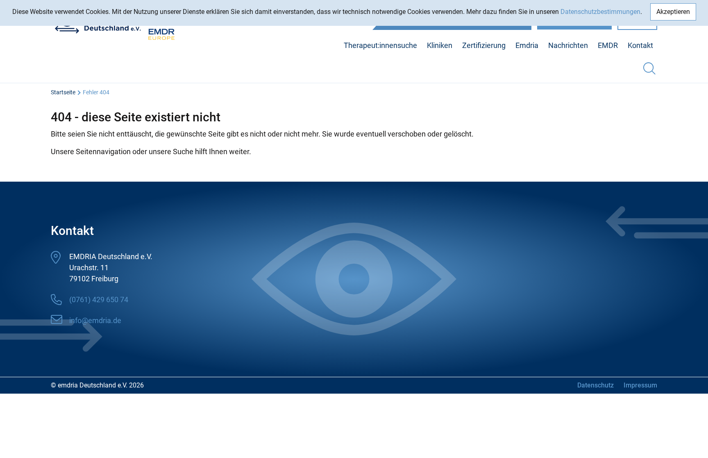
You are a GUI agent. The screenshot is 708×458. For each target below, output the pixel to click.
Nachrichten (568, 45)
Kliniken (439, 45)
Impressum (640, 385)
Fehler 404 (96, 92)
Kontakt (640, 45)
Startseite (63, 92)
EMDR (608, 45)
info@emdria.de (95, 320)
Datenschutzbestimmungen (600, 12)
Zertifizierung (484, 45)
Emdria (526, 45)
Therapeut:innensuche (380, 45)
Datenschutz (595, 385)
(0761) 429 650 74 (98, 299)
